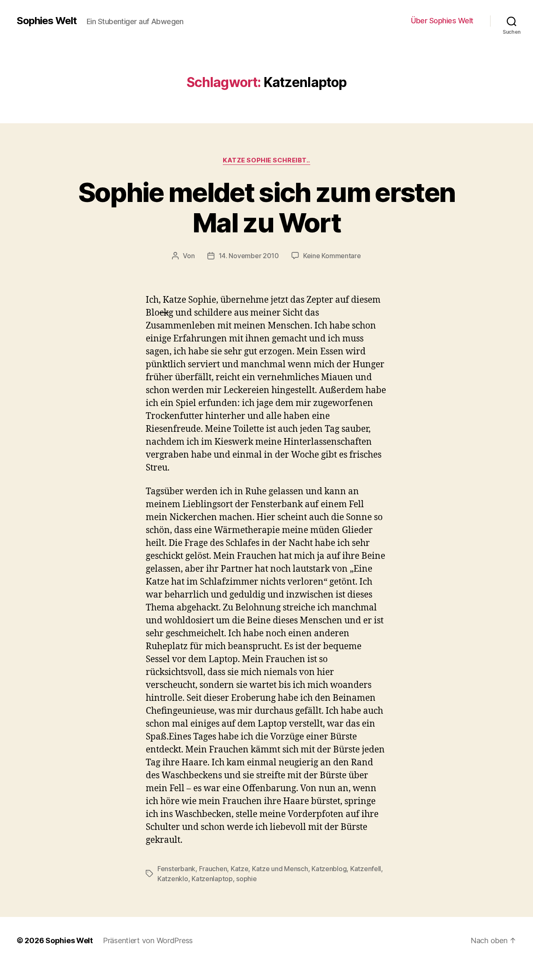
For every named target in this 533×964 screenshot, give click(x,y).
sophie (246, 878)
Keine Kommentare (332, 256)
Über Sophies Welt (442, 20)
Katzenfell (365, 868)
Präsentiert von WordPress (148, 940)
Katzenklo (172, 878)
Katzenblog (328, 868)
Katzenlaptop (212, 878)
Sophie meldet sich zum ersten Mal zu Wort (266, 207)
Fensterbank (176, 868)
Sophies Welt (47, 21)
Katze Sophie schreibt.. (266, 160)
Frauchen (213, 868)
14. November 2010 (249, 256)
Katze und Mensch (280, 868)
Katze (240, 868)
